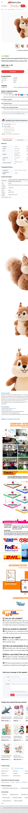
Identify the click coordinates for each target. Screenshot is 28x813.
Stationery (15, 773)
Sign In (3, 134)
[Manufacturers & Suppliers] (14, 2)
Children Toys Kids (6, 797)
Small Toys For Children (17, 797)
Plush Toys (15, 771)
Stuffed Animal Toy (19, 9)
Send (12, 695)
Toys (6, 9)
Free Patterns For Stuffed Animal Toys (10, 788)
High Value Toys (4, 771)
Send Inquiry (13, 71)
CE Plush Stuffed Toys (6, 800)
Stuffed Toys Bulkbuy (18, 800)
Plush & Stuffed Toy (11, 9)
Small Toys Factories (14, 794)
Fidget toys (3, 773)
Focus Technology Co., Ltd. (16, 807)
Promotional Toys (16, 775)
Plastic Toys (4, 794)
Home (2, 9)
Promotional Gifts (4, 775)
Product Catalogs (19, 768)
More (2, 803)
